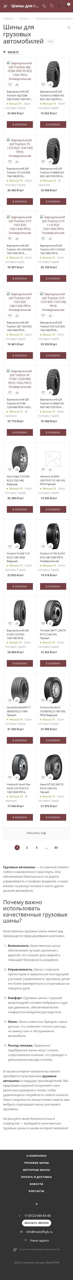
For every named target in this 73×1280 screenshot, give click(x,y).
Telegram (36, 1204)
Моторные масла (36, 1170)
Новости (37, 1184)
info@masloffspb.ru (39, 1232)
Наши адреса (39, 1240)
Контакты (36, 1191)
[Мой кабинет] (59, 6)
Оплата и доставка (36, 1177)
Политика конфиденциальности (39, 1249)
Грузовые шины (36, 1163)
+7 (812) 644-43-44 (37, 1215)
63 (56, 847)
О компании (36, 1155)
